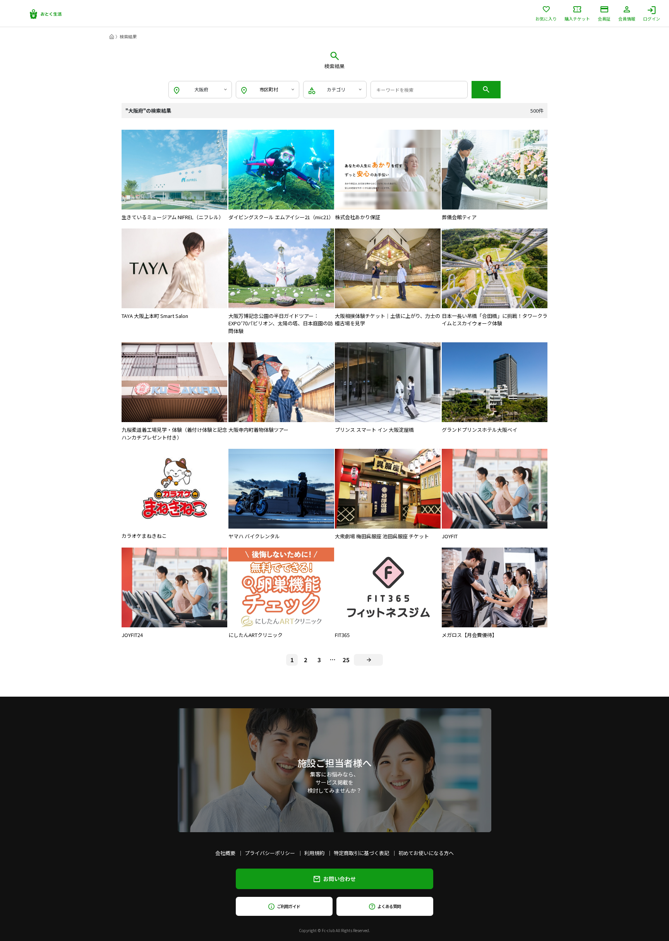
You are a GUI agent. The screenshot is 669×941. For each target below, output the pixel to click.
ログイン (651, 18)
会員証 (604, 18)
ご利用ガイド (288, 906)
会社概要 (225, 853)
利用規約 (314, 853)
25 (346, 660)
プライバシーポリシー (270, 853)
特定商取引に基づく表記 (361, 853)
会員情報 (626, 18)
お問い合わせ (339, 879)
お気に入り (546, 18)
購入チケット (577, 18)
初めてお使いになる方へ (426, 853)
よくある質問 (388, 906)
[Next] (368, 660)
